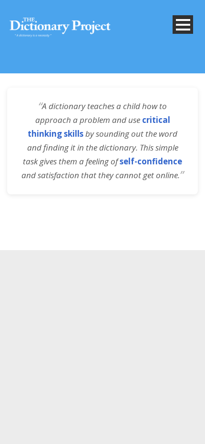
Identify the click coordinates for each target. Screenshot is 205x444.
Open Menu (183, 24)
